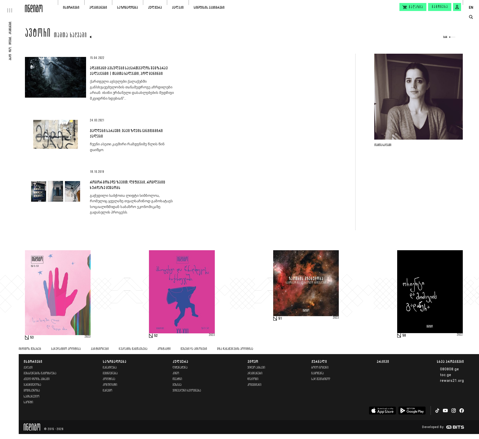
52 (156, 336)
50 (404, 336)
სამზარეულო (31, 397)
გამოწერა (440, 7)
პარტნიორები (100, 349)
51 (280, 319)
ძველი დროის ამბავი (37, 379)
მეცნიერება (110, 373)
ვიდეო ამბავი (256, 368)
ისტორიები (71, 7)
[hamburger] (12, 6)
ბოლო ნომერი (320, 368)
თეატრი (177, 379)
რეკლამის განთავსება (133, 349)
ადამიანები (98, 7)
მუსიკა (177, 385)
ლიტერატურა (180, 368)
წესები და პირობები (194, 349)
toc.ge (445, 375)
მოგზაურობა (32, 391)
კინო (176, 373)
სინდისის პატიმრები (209, 7)
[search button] (471, 17)
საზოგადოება (127, 7)
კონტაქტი (164, 349)
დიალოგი (252, 379)
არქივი (383, 361)
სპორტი (28, 402)
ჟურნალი (319, 361)
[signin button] (457, 7)
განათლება (110, 368)
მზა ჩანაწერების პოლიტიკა (235, 349)
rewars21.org (452, 381)
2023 (88, 337)
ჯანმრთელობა (32, 385)
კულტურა (155, 7)
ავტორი (38, 34)
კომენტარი (254, 385)
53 (32, 338)
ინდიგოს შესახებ (30, 349)
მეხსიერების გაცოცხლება (40, 373)
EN (471, 7)
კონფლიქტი (110, 385)
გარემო (107, 391)
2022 (460, 335)
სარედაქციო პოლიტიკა (66, 349)
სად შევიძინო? (320, 379)
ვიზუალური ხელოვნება (187, 391)
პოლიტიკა (109, 379)
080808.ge (449, 369)
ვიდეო (252, 361)
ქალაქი (178, 7)
